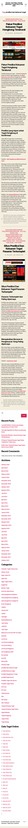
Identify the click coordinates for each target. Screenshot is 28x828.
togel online (14, 404)
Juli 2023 (4, 493)
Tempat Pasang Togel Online (9, 709)
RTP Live (3, 687)
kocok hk (5, 791)
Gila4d (3, 613)
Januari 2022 (5, 550)
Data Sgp (5, 747)
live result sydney (16, 219)
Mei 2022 (4, 538)
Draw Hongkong (6, 604)
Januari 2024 (5, 477)
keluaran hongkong (8, 216)
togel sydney (6, 406)
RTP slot (3, 690)
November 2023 (6, 483)
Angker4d (4, 585)
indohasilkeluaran (20, 215)
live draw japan (7, 810)
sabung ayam (5, 693)
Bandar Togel (5, 588)
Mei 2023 (4, 499)
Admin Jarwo (5, 572)
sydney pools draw (13, 222)
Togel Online (21, 20)
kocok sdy (5, 798)
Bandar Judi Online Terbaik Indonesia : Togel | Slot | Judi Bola (14, 4)
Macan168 (4, 661)
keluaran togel (15, 401)
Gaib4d (3, 607)
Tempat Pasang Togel (9, 240)
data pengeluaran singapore (10, 231)
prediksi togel (21, 403)
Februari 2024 (5, 474)
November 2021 (6, 557)
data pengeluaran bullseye (9, 594)
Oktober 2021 (5, 560)
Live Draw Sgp (7, 759)
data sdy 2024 (7, 807)
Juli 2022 (4, 531)
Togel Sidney (18, 242)
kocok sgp (5, 794)
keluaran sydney (7, 218)
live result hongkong (16, 218)
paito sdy (5, 782)
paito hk (5, 788)
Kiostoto (3, 636)
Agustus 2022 (5, 528)
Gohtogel (4, 616)
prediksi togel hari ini (14, 237)
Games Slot (4, 610)
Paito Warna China (8, 766)
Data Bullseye (6, 731)
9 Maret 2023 (19, 33)
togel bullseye (5, 712)
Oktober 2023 (5, 487)
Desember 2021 (6, 554)
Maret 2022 (4, 544)
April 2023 (4, 503)
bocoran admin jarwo (7, 591)
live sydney (4, 655)
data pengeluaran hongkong (14, 229)
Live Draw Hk (6, 753)
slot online (4, 699)
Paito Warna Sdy (7, 772)
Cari (2, 413)
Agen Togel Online (6, 581)
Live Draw (4, 639)
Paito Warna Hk (7, 769)
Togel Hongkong (20, 240)
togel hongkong (7, 404)
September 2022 (6, 525)
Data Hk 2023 (7, 740)
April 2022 (4, 541)
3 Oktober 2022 (19, 255)
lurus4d (3, 658)
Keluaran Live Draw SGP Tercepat (11, 632)
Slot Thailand (5, 703)
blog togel (13, 215)
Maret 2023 (4, 506)
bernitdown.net (7, 215)
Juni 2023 (4, 496)
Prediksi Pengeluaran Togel (14, 236)
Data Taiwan (6, 750)
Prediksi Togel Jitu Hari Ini (14, 239)
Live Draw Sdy (7, 756)
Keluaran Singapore (17, 216)
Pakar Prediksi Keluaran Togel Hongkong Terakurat (14, 27)
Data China (6, 734)
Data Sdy (5, 743)
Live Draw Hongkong (7, 642)
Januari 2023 (5, 512)
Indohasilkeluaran (14, 194)
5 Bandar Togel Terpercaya (9, 569)
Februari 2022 (5, 547)
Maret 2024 (4, 471)
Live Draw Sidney (6, 645)
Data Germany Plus (8, 737)
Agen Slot (4, 578)
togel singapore (21, 404)
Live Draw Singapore (7, 648)
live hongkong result (7, 652)
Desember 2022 (6, 515)
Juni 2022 (4, 534)
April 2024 (4, 468)
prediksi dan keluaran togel (14, 19)
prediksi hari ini (14, 403)
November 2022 (6, 519)
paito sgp (5, 785)
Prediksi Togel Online (7, 683)
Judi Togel (23, 231)
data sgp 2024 (7, 801)
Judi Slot (4, 626)
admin (11, 33)
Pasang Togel (14, 232)
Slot (2, 696)
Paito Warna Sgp (7, 775)
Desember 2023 (6, 480)
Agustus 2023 (5, 490)
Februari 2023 (5, 509)
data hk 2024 (6, 804)
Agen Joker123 (5, 575)
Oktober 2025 (5, 464)
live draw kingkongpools (9, 778)
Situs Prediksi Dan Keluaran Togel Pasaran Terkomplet (14, 248)
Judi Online (4, 623)
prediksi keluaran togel (10, 20)
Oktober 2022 (5, 522)
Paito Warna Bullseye (8, 762)
